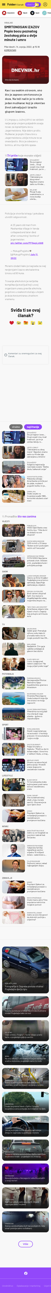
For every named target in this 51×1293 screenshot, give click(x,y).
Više (25, 1244)
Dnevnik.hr (11, 13)
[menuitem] (46, 4)
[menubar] (46, 4)
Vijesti (25, 13)
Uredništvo (7, 1285)
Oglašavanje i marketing (28, 1285)
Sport (37, 13)
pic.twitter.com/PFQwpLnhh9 (27, 242)
